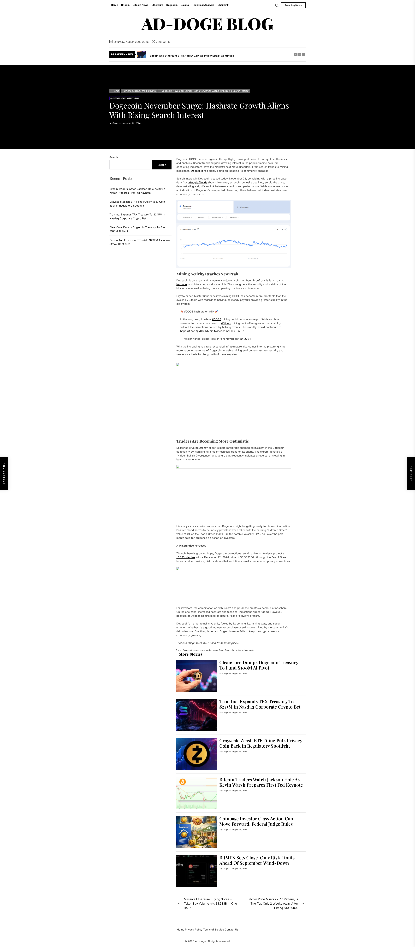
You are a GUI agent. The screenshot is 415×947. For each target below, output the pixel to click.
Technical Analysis (203, 4)
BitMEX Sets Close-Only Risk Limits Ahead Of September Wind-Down (257, 860)
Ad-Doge (113, 123)
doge (221, 650)
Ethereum (157, 4)
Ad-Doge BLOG (207, 23)
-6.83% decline (185, 557)
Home (114, 4)
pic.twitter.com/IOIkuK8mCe (227, 331)
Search (113, 157)
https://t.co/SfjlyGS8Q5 (194, 331)
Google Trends (197, 182)
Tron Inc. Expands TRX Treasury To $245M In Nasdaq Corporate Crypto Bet (260, 704)
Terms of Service (213, 929)
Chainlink (223, 4)
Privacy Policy (193, 929)
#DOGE (188, 311)
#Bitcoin (226, 323)
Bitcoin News (140, 4)
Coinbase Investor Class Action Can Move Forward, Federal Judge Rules (256, 821)
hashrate (181, 284)
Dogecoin (172, 4)
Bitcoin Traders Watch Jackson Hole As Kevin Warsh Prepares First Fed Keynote (261, 782)
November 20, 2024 (238, 339)
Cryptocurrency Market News (124, 98)
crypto (186, 650)
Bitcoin (125, 4)
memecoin (249, 650)
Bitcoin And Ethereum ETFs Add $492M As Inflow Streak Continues (139, 242)
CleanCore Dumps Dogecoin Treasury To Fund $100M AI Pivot (258, 665)
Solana (185, 4)
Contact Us (231, 929)
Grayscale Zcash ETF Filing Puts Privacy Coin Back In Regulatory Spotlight (260, 743)
